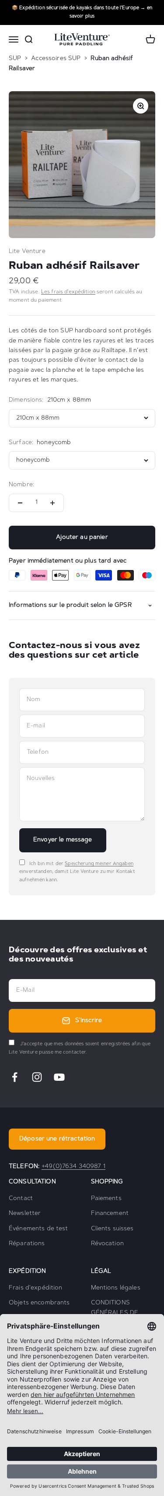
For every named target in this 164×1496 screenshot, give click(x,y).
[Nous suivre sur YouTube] (59, 1077)
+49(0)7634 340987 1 (73, 1167)
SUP (15, 59)
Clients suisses (112, 1229)
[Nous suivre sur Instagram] (37, 1077)
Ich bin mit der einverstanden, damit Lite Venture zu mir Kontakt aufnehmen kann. (77, 872)
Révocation (107, 1244)
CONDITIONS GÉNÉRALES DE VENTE (115, 1313)
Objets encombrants (39, 1303)
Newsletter (25, 1214)
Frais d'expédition (36, 1288)
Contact (21, 1199)
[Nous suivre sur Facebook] (15, 1077)
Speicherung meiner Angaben (99, 864)
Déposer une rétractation (57, 1139)
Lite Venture (27, 252)
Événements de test (38, 1229)
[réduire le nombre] (20, 503)
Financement (110, 1214)
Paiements (106, 1199)
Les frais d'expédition (68, 292)
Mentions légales (115, 1288)
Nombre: (21, 485)
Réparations (27, 1244)
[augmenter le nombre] (52, 503)
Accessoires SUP (55, 59)
